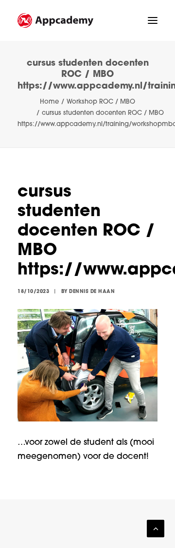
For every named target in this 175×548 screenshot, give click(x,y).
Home (49, 102)
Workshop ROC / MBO (101, 102)
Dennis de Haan (92, 291)
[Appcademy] (55, 20)
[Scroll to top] (155, 529)
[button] (152, 20)
